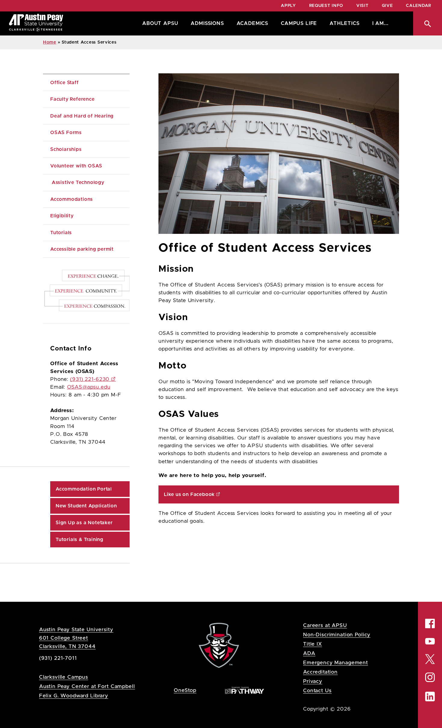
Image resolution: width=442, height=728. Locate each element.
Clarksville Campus (63, 677)
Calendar (418, 6)
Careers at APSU (325, 625)
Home (49, 42)
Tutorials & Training (79, 539)
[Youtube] (430, 641)
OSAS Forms (66, 132)
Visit (362, 6)
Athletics (344, 23)
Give (387, 6)
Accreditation (320, 671)
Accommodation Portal (84, 489)
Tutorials (61, 232)
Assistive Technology (77, 182)
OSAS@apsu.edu (88, 387)
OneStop (185, 690)
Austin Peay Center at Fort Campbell (87, 686)
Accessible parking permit (82, 249)
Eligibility (62, 215)
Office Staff (64, 82)
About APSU (160, 23)
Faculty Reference (73, 99)
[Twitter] (430, 658)
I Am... (380, 23)
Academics (252, 23)
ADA (309, 653)
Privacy (312, 681)
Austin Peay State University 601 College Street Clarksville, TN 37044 (76, 638)
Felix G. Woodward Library (73, 695)
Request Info (326, 6)
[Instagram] (430, 677)
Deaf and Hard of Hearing (82, 116)
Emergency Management (335, 662)
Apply (288, 6)
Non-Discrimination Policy (336, 634)
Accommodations (71, 199)
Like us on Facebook (189, 494)
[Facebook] (430, 623)
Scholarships (66, 149)
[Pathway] (244, 690)
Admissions (207, 23)
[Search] (427, 23)
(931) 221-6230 (89, 379)
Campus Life (299, 23)
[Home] (36, 23)
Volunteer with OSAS (76, 166)
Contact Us (317, 690)
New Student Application (87, 505)
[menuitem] (158, 23)
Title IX (312, 644)
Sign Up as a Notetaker (84, 522)
